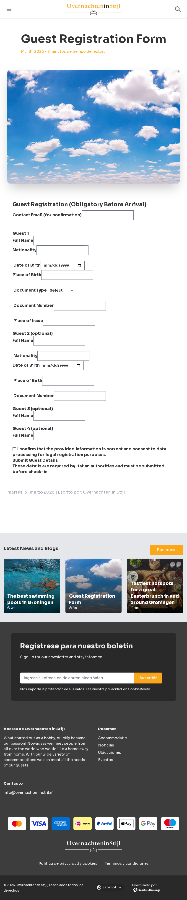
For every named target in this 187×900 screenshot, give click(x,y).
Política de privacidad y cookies (68, 863)
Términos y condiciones (127, 863)
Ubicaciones (109, 752)
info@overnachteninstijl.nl (28, 792)
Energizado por (144, 885)
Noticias (106, 745)
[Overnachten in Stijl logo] (93, 846)
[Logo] (93, 9)
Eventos (105, 759)
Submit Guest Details (35, 460)
